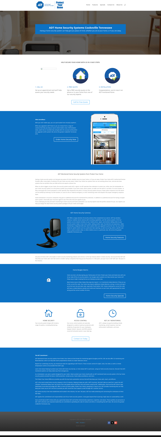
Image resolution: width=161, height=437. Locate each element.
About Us (119, 5)
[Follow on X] (112, 422)
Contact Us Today (80, 339)
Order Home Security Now (66, 139)
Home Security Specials (115, 296)
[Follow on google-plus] (115, 422)
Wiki (77, 422)
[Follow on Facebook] (109, 422)
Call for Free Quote (80, 102)
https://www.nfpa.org (85, 282)
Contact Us (110, 5)
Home (88, 5)
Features (95, 5)
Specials (102, 5)
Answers (82, 422)
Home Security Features (114, 237)
